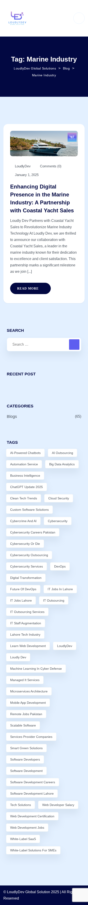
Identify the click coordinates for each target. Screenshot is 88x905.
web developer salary (58, 805)
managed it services (24, 680)
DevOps (60, 566)
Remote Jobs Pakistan (26, 714)
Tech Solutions (20, 805)
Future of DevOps (23, 589)
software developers (25, 759)
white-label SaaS (23, 839)
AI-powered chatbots (25, 453)
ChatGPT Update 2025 (26, 487)
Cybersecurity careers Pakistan (32, 532)
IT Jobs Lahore (21, 600)
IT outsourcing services (27, 612)
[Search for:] (44, 344)
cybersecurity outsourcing (29, 555)
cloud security (58, 498)
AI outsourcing (62, 453)
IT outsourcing (53, 600)
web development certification (32, 816)
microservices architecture (29, 691)
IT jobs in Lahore (60, 589)
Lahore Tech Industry (25, 634)
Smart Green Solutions (26, 748)
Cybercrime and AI (23, 521)
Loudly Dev (18, 657)
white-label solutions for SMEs (33, 850)
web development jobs (27, 827)
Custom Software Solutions (29, 509)
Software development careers (32, 782)
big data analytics (62, 464)
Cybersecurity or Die (25, 543)
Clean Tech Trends (23, 498)
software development (26, 771)
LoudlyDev (64, 646)
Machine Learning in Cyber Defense (36, 668)
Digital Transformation (26, 578)
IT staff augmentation (25, 623)
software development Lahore (32, 793)
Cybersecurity (57, 521)
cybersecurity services (26, 566)
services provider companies (31, 737)
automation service (24, 464)
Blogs (12, 416)
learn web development (28, 646)
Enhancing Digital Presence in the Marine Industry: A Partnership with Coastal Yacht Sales (42, 198)
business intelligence (25, 475)
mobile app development (28, 702)
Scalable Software (23, 725)
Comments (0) (50, 166)
